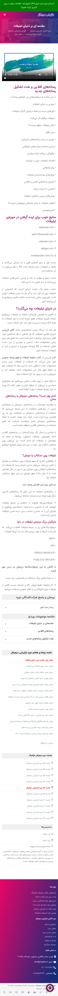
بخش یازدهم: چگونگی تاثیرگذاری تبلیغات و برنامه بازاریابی (31, 721)
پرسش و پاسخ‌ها (47, 743)
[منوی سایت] (4, 15)
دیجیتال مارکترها (50, 944)
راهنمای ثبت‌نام (50, 924)
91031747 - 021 (47, 967)
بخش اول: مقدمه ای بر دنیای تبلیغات (39, 660)
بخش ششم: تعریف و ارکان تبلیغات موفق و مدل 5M (33, 690)
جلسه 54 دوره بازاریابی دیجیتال (38, 763)
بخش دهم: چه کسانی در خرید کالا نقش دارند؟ (35, 715)
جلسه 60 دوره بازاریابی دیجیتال (38, 800)
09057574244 (39, 973)
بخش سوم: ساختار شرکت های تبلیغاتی (38, 672)
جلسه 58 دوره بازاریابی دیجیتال (38, 787)
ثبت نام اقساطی (50, 936)
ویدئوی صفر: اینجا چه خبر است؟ (44, 904)
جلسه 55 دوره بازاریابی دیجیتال (38, 769)
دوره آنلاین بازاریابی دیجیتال (40, 31)
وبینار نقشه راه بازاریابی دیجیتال (44, 909)
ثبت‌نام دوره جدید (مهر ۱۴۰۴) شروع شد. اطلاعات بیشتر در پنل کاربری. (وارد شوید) (29, 5)
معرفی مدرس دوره (49, 932)
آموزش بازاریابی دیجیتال (17, 31)
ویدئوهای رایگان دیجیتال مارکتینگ (43, 892)
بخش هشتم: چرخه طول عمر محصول (39, 703)
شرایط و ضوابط (50, 940)
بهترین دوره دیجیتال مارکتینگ (45, 913)
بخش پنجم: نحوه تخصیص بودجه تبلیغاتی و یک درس (32, 684)
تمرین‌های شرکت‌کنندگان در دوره (44, 900)
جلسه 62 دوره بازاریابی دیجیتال (38, 812)
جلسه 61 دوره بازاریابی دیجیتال (38, 806)
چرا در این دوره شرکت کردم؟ (45, 896)
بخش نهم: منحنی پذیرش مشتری (40, 709)
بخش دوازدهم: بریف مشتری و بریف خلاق (37, 727)
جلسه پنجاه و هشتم (33, 34)
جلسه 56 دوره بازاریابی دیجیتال (38, 775)
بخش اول (18, 34)
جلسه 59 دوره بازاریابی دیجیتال (38, 794)
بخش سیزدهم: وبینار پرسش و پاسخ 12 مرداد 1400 (34, 733)
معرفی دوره (52, 928)
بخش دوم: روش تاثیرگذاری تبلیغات (39, 666)
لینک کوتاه (46, 840)
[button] (29, 607)
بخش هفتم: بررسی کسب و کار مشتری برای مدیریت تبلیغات (30, 697)
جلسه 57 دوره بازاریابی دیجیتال (38, 781)
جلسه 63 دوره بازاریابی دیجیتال (38, 818)
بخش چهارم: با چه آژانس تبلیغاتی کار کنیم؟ (37, 678)
